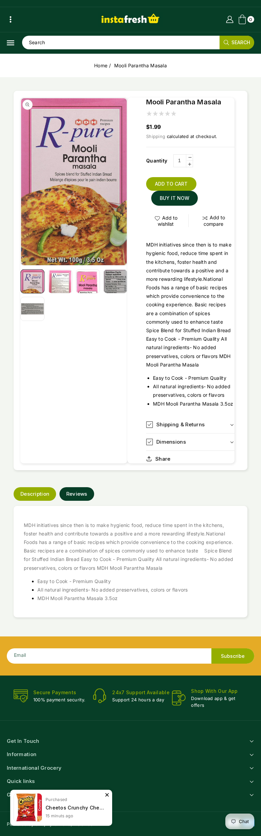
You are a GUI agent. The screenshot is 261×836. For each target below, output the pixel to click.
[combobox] (138, 42)
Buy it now (174, 198)
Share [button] (163, 459)
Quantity (156, 161)
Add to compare (214, 221)
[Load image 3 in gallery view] (88, 281)
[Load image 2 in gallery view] (60, 281)
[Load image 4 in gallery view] (115, 281)
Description (34, 494)
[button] (10, 19)
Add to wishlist (167, 221)
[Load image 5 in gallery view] (32, 309)
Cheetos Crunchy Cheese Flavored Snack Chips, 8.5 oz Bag (75, 808)
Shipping (155, 136)
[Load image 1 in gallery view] (32, 281)
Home (100, 65)
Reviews (76, 494)
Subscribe (233, 656)
